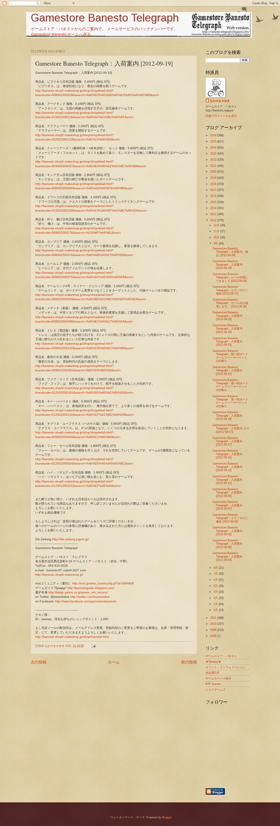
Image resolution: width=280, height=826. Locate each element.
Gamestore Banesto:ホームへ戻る (61, 34)
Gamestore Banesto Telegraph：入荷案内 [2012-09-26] (227, 316)
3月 (216, 598)
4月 (216, 591)
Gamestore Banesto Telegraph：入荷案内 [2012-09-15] (227, 454)
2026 (213, 135)
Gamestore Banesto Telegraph (105, 18)
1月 (216, 610)
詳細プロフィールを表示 (221, 115)
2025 (213, 141)
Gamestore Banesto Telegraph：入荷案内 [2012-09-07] (227, 505)
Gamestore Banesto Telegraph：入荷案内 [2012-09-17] (227, 441)
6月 (216, 579)
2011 (213, 617)
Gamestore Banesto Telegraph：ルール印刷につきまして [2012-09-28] (230, 277)
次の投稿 (38, 662)
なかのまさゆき (220, 100)
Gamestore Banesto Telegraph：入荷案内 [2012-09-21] (227, 370)
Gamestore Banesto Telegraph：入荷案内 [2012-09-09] (227, 493)
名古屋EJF (212, 672)
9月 (216, 243)
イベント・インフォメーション (225, 667)
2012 (213, 220)
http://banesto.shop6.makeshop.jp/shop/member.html (72, 636)
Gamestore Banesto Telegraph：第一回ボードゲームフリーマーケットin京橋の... (230, 356)
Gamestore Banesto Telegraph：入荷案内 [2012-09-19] (227, 415)
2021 (213, 165)
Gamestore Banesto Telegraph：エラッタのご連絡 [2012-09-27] (230, 290)
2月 (216, 604)
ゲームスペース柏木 (218, 678)
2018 (213, 184)
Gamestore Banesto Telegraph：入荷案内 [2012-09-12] (227, 467)
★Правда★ (213, 661)
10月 (217, 237)
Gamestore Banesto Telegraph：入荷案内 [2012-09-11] (227, 480)
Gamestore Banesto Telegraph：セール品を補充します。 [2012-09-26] (230, 303)
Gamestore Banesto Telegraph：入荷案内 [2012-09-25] (227, 329)
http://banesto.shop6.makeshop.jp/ (59, 574)
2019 (213, 177)
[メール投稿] (93, 645)
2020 (213, 171)
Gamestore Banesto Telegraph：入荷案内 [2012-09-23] (227, 342)
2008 (213, 636)
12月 (217, 225)
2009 (213, 629)
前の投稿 (189, 662)
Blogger (167, 817)
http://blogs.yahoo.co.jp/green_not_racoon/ (78, 592)
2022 (213, 159)
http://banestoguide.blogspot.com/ (90, 588)
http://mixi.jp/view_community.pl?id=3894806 (103, 583)
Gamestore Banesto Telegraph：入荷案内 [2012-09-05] (227, 531)
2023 (213, 153)
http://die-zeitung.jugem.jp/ (70, 539)
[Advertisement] (250, 764)
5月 (216, 585)
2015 (213, 202)
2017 (213, 189)
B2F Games (213, 684)
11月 (217, 231)
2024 (213, 147)
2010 (213, 623)
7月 (216, 573)
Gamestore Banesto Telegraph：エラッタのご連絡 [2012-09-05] (230, 518)
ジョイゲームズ (216, 689)
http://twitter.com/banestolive (90, 596)
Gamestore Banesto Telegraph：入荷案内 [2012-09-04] (227, 556)
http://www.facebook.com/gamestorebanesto (86, 601)
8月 (216, 567)
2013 (213, 214)
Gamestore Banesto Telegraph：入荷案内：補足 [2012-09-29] (230, 252)
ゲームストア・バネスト (221, 656)
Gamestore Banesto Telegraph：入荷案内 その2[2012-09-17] (231, 428)
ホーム (114, 662)
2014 (213, 208)
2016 (213, 196)
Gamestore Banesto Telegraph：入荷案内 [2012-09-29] (227, 265)
